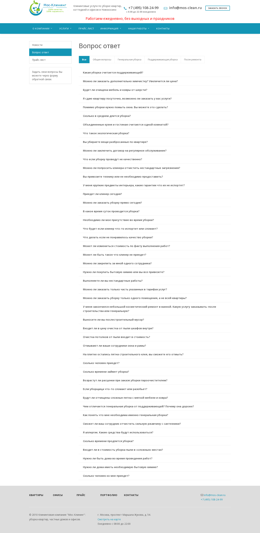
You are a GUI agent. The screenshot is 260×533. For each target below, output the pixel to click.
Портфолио (107, 495)
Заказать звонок (217, 8)
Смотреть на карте (109, 519)
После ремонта (192, 59)
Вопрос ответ (40, 52)
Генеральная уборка (129, 59)
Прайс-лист (39, 59)
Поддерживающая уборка (163, 59)
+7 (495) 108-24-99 (212, 499)
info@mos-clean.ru (215, 495)
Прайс (81, 495)
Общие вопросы (102, 59)
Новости (37, 45)
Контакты (131, 495)
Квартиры (36, 495)
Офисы (58, 495)
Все (84, 59)
